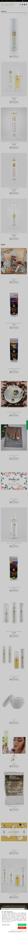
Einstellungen (6, 924)
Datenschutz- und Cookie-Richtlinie (18, 930)
